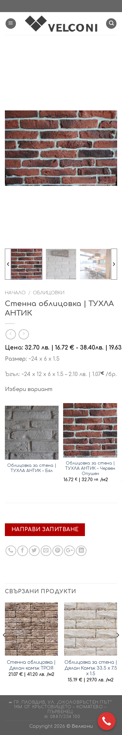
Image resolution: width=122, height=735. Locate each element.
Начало (15, 292)
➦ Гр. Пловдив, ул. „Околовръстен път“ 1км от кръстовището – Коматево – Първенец (60, 707)
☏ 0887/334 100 (62, 716)
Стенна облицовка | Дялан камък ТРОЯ (31, 665)
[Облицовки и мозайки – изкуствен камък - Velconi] (61, 23)
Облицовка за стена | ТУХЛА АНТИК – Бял (31, 468)
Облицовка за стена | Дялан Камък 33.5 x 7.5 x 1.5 (90, 668)
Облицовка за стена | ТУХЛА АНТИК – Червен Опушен (90, 468)
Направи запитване (45, 529)
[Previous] (4, 648)
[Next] (117, 648)
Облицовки (48, 292)
